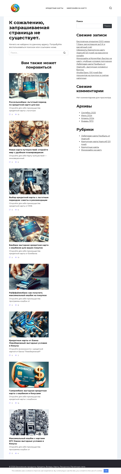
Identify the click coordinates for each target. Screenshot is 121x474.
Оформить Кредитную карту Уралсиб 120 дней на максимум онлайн (92, 53)
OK (106, 471)
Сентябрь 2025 (88, 113)
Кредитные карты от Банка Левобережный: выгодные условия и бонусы (28, 343)
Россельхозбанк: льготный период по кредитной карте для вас (27, 103)
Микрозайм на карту (77, 8)
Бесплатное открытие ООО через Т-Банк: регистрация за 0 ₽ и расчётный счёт (93, 44)
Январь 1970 (87, 121)
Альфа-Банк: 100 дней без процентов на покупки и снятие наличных (92, 75)
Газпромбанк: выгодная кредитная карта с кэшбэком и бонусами (28, 392)
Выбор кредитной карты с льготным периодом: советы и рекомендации (28, 198)
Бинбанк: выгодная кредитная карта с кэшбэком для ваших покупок (28, 246)
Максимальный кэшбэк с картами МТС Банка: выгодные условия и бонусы (27, 441)
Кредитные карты (54, 8)
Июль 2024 (86, 115)
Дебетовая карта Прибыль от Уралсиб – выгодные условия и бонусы (92, 67)
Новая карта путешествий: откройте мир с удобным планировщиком (28, 151)
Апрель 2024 (87, 118)
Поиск (79, 21)
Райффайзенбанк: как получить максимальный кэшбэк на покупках (28, 294)
